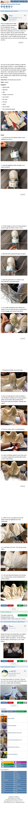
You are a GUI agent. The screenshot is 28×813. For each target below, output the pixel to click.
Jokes (3, 782)
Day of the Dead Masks (12, 725)
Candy (3, 774)
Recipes (3, 790)
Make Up (4, 784)
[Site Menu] (13, 1)
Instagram (18, 762)
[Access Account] (19, 1)
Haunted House (5, 780)
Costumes (17, 774)
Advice (3, 771)
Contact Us (20, 799)
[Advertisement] (14, 53)
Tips (3, 792)
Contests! (6, 764)
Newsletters (18, 764)
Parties (3, 786)
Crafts (3, 711)
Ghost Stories (17, 778)
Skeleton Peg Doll (11, 718)
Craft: (9, 11)
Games (3, 778)
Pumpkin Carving (18, 788)
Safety (16, 790)
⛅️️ (23, 801)
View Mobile (17, 798)
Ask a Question (7, 766)
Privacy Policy (14, 799)
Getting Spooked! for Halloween (14, 747)
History (16, 780)
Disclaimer (8, 799)
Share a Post (19, 766)
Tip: (13, 621)
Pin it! (10, 605)
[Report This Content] (25, 606)
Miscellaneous (18, 784)
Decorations (10, 711)
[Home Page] (5, 0)
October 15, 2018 (20, 711)
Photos (3, 788)
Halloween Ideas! (6, 762)
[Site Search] (25, 1)
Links (16, 782)
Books (16, 771)
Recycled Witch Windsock (13, 754)
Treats (16, 792)
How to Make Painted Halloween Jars (15, 739)
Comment (4, 605)
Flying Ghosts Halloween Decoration (15, 732)
